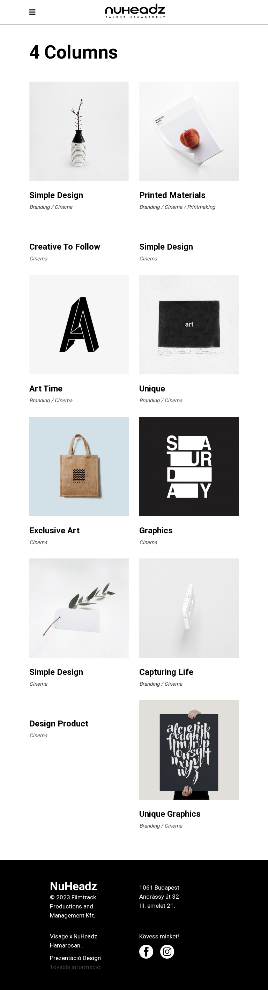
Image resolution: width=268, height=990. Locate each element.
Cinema (63, 207)
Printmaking (201, 207)
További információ (75, 967)
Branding (39, 207)
